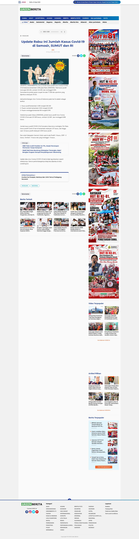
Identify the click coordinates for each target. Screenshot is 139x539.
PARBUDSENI (50, 523)
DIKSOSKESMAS (51, 509)
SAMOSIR (77, 527)
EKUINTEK (77, 509)
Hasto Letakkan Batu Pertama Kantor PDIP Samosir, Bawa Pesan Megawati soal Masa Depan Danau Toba (98, 433)
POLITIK (91, 525)
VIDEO (62, 530)
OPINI (90, 520)
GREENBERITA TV (51, 511)
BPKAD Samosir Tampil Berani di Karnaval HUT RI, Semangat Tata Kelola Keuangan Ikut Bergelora (99, 424)
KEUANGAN (92, 513)
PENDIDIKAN (92, 523)
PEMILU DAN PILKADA (81, 523)
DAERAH (86, 18)
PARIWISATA (64, 523)
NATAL (48, 520)
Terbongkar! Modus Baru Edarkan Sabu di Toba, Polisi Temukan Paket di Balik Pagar (112, 387)
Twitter (34, 514)
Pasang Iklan (109, 509)
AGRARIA (57, 18)
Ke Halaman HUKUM (103, 410)
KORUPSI (63, 516)
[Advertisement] (104, 357)
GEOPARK (91, 509)
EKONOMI (63, 509)
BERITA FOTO (75, 18)
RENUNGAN (63, 527)
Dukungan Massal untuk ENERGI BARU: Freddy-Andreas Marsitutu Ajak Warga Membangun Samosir (96, 333)
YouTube (38, 514)
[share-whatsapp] (84, 55)
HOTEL (91, 511)
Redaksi (107, 506)
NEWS (62, 520)
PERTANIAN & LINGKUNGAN (67, 525)
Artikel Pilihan (95, 373)
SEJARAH (91, 527)
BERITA (65, 18)
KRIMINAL (77, 516)
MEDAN (76, 518)
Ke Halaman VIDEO (103, 340)
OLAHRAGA (77, 520)
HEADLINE (25, 185)
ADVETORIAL (40, 18)
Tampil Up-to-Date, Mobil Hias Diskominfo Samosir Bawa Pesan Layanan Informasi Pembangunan (99, 459)
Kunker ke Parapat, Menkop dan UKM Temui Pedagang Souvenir (41, 178)
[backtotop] (69, 500)
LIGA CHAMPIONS (51, 518)
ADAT (31, 18)
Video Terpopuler (96, 303)
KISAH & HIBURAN (51, 516)
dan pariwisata (96, 18)
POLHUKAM (77, 525)
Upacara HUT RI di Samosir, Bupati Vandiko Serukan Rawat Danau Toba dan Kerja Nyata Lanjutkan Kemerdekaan (98, 441)
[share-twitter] (81, 55)
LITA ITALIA (63, 518)
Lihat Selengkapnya (103, 467)
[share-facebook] (78, 55)
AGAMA (49, 18)
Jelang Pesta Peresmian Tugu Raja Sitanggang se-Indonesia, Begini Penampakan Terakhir (95, 317)
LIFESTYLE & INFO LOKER (96, 516)
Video (26, 22)
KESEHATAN (78, 513)
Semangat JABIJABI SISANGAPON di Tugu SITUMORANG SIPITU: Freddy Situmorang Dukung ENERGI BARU (111, 317)
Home (24, 2)
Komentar (26, 56)
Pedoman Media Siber (111, 511)
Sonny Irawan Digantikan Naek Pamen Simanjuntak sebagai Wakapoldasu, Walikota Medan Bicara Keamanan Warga (99, 450)
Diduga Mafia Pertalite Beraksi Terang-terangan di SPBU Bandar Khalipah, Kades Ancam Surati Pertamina (96, 403)
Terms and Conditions (111, 513)
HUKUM (48, 513)
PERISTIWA (49, 525)
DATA (106, 18)
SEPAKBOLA (49, 530)
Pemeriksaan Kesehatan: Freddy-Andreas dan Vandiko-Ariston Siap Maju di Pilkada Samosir (112, 333)
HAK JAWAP (64, 511)
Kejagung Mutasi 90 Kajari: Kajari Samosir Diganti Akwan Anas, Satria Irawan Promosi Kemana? (95, 387)
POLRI (48, 527)
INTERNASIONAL (65, 513)
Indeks (24, 18)
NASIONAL (35, 185)
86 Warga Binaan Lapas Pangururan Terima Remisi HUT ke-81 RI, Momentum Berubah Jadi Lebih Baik (98, 2)
